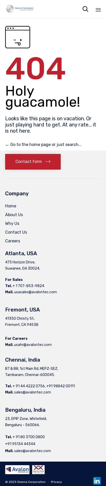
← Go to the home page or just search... (43, 144)
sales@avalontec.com (32, 392)
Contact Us (16, 232)
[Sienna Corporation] (19, 9)
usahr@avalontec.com (33, 345)
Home (10, 206)
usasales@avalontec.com (35, 292)
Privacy (56, 482)
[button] (33, 162)
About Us (14, 214)
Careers (12, 241)
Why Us (12, 223)
